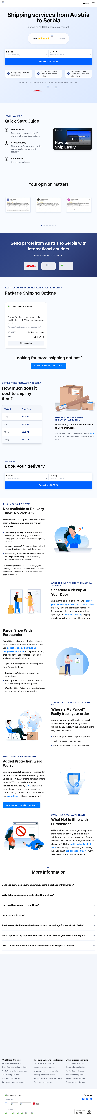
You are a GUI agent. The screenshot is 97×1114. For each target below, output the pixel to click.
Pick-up (9, 52)
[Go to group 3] (47, 225)
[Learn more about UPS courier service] (48, 266)
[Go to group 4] (50, 225)
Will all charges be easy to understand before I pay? (28, 895)
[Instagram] (86, 1099)
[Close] (46, 54)
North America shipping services (14, 1067)
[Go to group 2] (44, 225)
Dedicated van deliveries (75, 1067)
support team (13, 796)
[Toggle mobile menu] (93, 3)
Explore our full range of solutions (48, 366)
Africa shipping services (11, 1078)
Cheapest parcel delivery (75, 1082)
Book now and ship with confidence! (22, 805)
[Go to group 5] (52, 225)
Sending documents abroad (44, 1075)
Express (68, 614)
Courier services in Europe (44, 1063)
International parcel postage (44, 1067)
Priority (78, 614)
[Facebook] (82, 1099)
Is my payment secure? (14, 915)
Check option (26, 343)
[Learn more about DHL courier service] (31, 266)
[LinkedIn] (90, 1099)
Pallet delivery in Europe (75, 1071)
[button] (48, 57)
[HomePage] (48, 1095)
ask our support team (76, 851)
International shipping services (13, 1082)
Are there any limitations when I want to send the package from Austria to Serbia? (43, 925)
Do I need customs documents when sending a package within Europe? (38, 885)
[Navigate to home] (11, 3)
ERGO (28, 785)
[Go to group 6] (55, 225)
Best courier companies (74, 1075)
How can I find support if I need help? (20, 905)
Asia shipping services (10, 1075)
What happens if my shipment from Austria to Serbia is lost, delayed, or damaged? (43, 935)
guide (92, 433)
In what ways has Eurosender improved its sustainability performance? (38, 945)
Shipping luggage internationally (46, 1071)
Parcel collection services (75, 1078)
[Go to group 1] (41, 225)
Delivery (53, 52)
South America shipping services (14, 1071)
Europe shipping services (11, 1063)
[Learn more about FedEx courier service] (66, 266)
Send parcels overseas (43, 1082)
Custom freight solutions (75, 1063)
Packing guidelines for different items (48, 1078)
